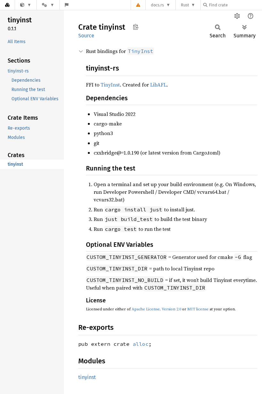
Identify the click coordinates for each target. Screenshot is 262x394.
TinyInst (110, 84)
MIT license (198, 309)
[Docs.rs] (7, 5)
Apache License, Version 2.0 (156, 309)
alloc (141, 344)
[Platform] (48, 5)
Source (86, 36)
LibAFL (158, 84)
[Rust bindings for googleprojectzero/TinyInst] (25, 5)
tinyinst (87, 377)
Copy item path (135, 26)
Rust (185, 5)
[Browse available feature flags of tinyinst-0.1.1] (66, 5)
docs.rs (157, 5)
